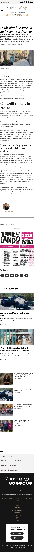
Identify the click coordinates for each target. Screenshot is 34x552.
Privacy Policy (24, 498)
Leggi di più (3, 324)
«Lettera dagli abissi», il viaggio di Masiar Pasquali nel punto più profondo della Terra (23, 375)
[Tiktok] (30, 2)
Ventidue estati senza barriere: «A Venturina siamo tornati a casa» (23, 405)
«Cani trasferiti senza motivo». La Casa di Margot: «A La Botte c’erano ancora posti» (14, 349)
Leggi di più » (17, 378)
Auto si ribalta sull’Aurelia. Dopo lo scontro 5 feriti (15, 314)
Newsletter (11, 498)
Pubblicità (17, 498)
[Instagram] (24, 2)
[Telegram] (23, 2)
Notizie (9, 22)
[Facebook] (21, 2)
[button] (2, 10)
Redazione (4, 498)
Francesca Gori (8, 211)
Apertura (3, 22)
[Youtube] (28, 2)
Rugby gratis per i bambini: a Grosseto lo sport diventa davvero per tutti (23, 421)
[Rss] (26, 2)
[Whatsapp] (32, 2)
